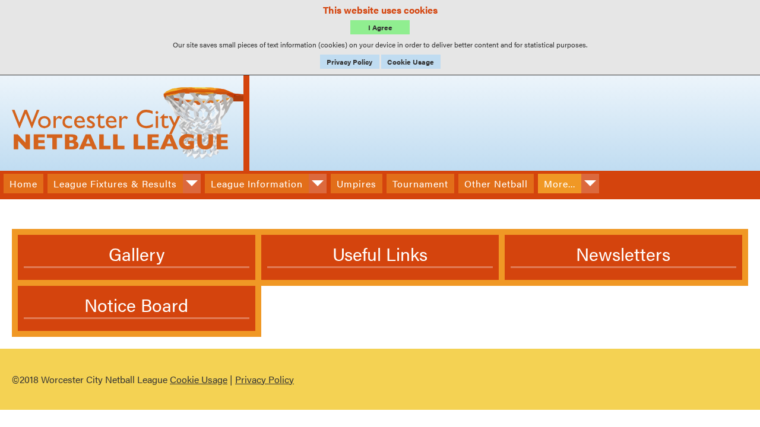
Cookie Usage (410, 61)
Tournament (420, 183)
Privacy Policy (349, 61)
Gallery (136, 253)
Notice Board (136, 304)
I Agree (380, 27)
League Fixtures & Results (115, 183)
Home (23, 183)
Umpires (356, 183)
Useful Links (380, 253)
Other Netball (496, 183)
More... (559, 183)
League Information (257, 183)
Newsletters (623, 253)
